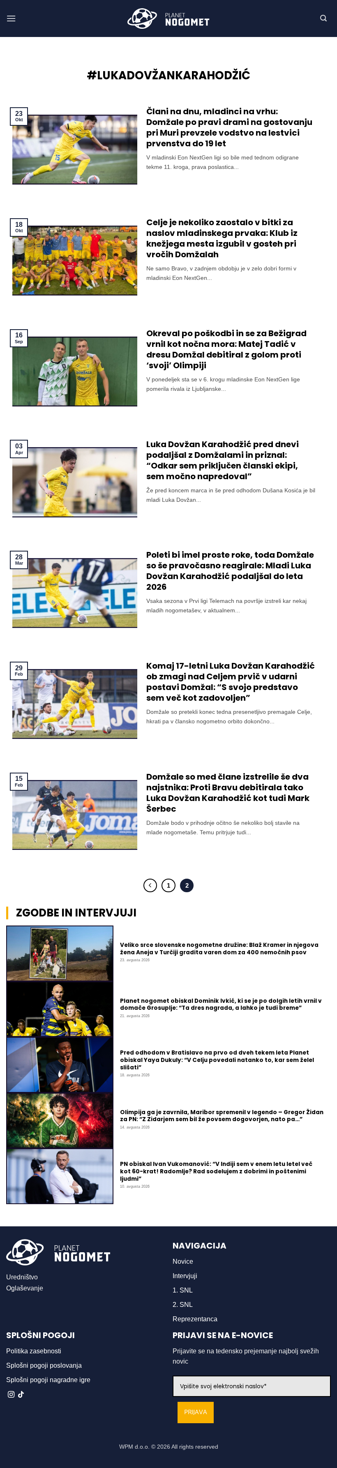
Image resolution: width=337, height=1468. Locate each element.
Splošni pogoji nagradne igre (48, 1379)
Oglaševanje (24, 1288)
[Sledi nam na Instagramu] (11, 1395)
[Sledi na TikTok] (21, 1395)
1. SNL (183, 1290)
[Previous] (150, 886)
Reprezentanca (195, 1319)
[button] (11, 18)
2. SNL (183, 1304)
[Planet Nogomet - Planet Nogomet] (168, 18)
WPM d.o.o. (134, 1446)
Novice (183, 1261)
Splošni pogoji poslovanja (44, 1365)
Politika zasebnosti (33, 1351)
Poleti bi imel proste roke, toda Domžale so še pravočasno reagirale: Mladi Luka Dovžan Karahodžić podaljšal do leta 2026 (230, 570)
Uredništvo (22, 1277)
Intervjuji (185, 1275)
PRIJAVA (195, 1412)
